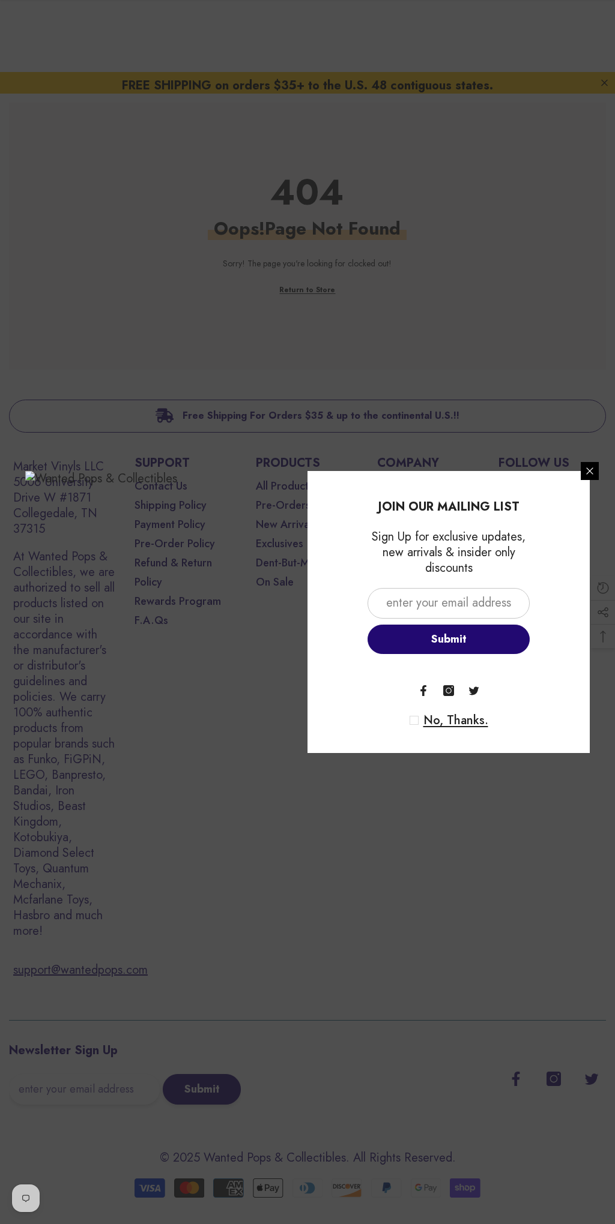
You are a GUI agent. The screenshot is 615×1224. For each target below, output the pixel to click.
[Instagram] (448, 690)
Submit (449, 639)
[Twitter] (473, 690)
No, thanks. (455, 720)
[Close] (590, 471)
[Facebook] (423, 690)
